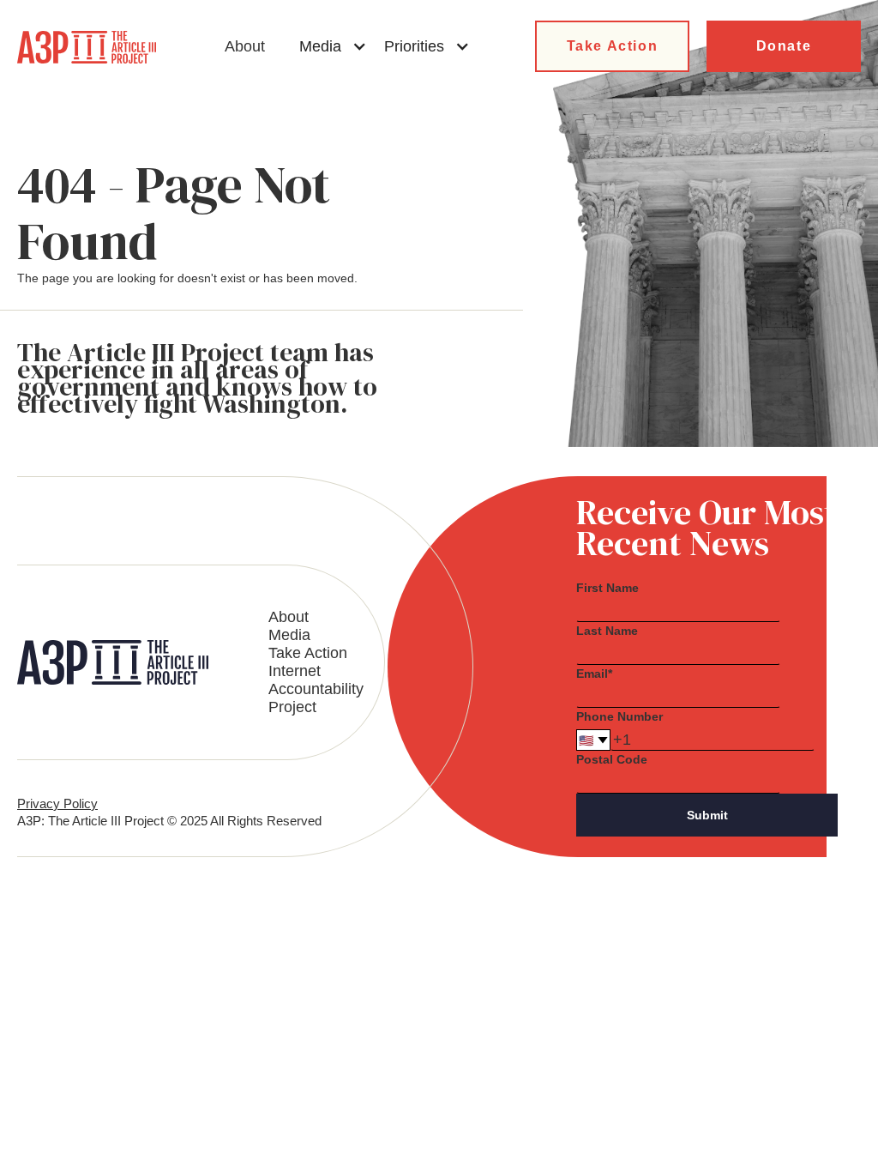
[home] (86, 47)
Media (289, 634)
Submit (707, 815)
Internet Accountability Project (316, 689)
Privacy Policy (57, 803)
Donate (784, 46)
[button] (333, 46)
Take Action (612, 46)
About (245, 46)
